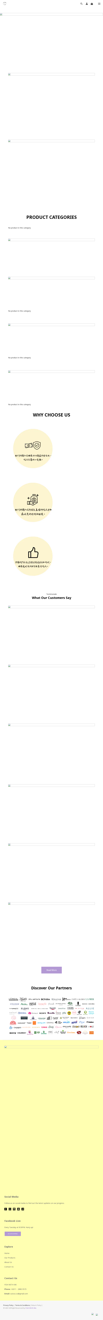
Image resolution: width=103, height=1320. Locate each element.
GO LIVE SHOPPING (13, 1234)
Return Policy (36, 1305)
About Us (8, 1262)
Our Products (9, 1258)
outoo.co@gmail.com (19, 1293)
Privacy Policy (8, 1305)
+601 (13, 1289)
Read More (51, 970)
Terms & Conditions (22, 1305)
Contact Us (9, 1267)
